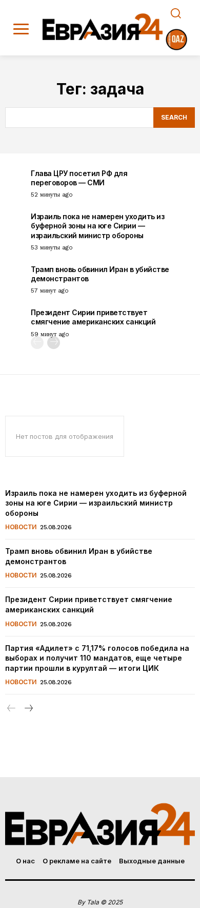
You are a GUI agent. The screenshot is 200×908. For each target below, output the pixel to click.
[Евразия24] (103, 27)
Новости (20, 527)
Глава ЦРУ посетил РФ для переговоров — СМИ (79, 178)
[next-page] (53, 342)
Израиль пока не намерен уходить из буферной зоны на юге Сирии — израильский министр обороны (97, 225)
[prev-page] (37, 342)
